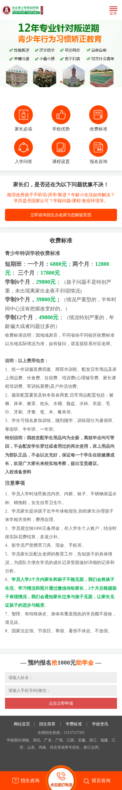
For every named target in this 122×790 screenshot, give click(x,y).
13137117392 (74, 732)
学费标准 (74, 724)
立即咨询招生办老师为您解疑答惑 (60, 215)
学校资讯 (100, 724)
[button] (61, 82)
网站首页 (22, 724)
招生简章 (47, 724)
